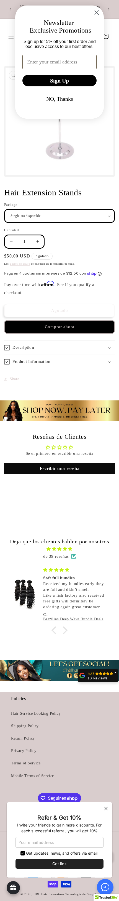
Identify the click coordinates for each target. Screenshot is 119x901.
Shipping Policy (25, 726)
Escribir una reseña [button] (59, 468)
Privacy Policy (23, 751)
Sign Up (59, 81)
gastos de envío (20, 263)
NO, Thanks (59, 99)
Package (10, 205)
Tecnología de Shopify (82, 894)
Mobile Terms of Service (32, 776)
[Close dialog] (97, 12)
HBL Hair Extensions (48, 894)
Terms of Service (26, 763)
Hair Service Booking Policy (36, 713)
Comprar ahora (59, 327)
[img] (59, 549)
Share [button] (14, 379)
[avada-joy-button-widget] (13, 887)
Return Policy (23, 738)
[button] (59, 348)
